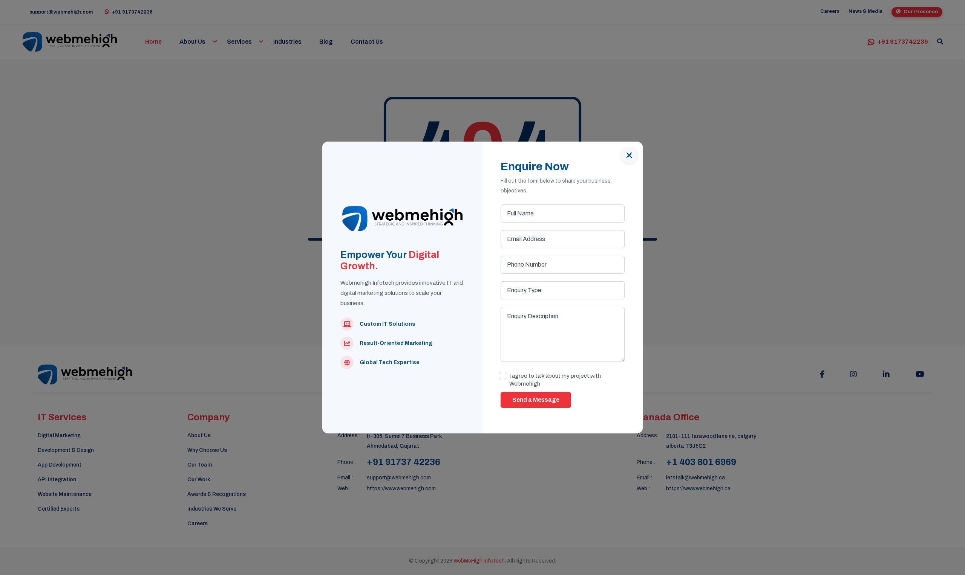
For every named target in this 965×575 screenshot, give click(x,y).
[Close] (629, 155)
